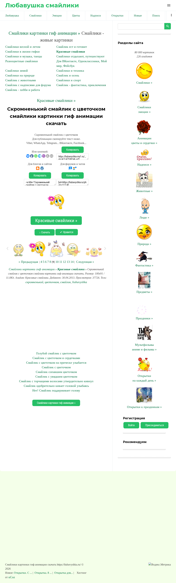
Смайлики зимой (16, 70)
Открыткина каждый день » (144, 378)
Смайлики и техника (70, 70)
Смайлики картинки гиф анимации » (44, 33)
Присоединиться (154, 425)
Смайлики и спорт (68, 80)
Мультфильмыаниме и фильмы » (144, 347)
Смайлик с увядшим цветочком (56, 376)
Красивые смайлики (70, 51)
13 (68, 262)
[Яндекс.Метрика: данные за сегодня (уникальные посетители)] (159, 565)
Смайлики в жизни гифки (22, 51)
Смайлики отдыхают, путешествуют (80, 56)
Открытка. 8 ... (43, 572)
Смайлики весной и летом (22, 46)
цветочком (52, 282)
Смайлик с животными (20, 80)
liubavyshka (79, 282)
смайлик (65, 282)
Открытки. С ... (23, 572)
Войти (131, 425)
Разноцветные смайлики (21, 61)
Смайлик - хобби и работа (22, 90)
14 (72, 262)
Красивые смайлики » (56, 100)
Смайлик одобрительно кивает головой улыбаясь (56, 386)
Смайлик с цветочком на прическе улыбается (56, 362)
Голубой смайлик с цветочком (56, 353)
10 (57, 262)
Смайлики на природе (20, 75)
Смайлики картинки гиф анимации (32, 269)
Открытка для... (63, 572)
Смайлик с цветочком (56, 367)
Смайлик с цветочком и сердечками (56, 358)
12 (64, 262)
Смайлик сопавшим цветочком (56, 372)
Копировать (72, 149)
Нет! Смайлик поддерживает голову (56, 390)
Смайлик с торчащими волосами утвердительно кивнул (56, 381)
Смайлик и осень (67, 75)
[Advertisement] (56, 317)
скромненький (34, 282)
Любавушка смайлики (42, 5)
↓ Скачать (44, 232)
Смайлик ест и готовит (71, 46)
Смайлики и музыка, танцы (23, 56)
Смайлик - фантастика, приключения (81, 85)
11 (60, 262)
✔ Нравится (66, 232)
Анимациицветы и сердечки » (144, 141)
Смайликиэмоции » (144, 109)
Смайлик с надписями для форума (28, 85)
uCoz (11, 577)
